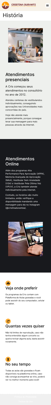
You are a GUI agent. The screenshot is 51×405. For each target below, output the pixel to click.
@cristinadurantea (15, 208)
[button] (47, 5)
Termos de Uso (25, 401)
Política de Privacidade (25, 397)
